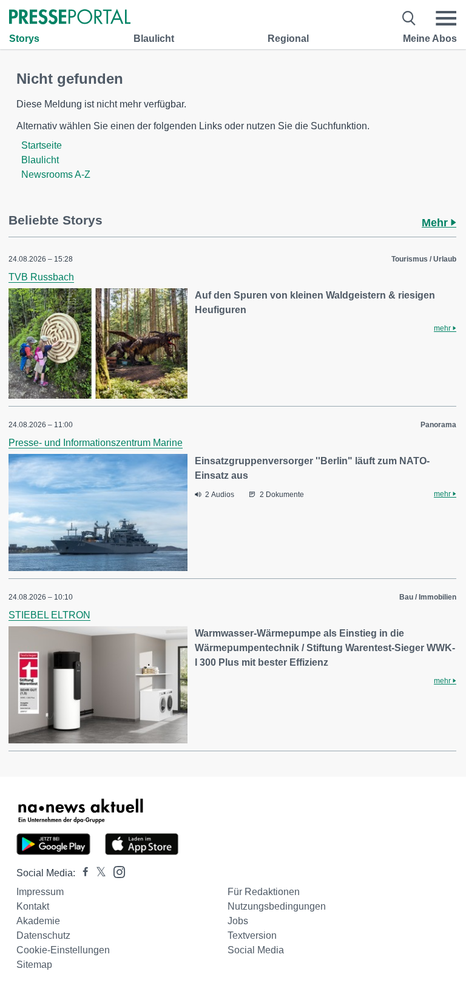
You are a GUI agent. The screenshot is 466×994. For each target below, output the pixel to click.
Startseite (41, 145)
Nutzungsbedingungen (277, 906)
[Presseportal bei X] (97, 873)
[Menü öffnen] (446, 18)
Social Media (256, 950)
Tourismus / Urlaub (423, 259)
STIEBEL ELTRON (49, 615)
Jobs (238, 921)
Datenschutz (43, 935)
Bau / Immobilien (427, 597)
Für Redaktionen (264, 892)
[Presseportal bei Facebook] (82, 873)
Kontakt (32, 906)
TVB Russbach (41, 277)
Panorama (438, 425)
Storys (24, 38)
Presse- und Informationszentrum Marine (95, 443)
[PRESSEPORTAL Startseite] (69, 18)
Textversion (252, 935)
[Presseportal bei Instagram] (115, 871)
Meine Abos (430, 38)
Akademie (38, 921)
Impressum (40, 892)
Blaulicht (153, 38)
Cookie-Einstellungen (63, 950)
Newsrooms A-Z (55, 174)
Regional (288, 38)
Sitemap (34, 964)
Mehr (436, 223)
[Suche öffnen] (409, 18)
